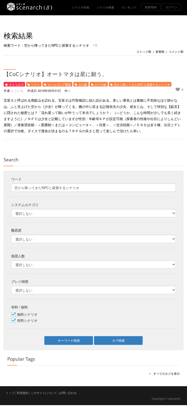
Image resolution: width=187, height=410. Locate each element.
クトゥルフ (16, 84)
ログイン (171, 7)
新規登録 (151, 7)
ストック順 (144, 51)
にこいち (17, 90)
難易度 (16, 230)
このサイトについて (44, 393)
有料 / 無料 (19, 307)
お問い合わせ (68, 393)
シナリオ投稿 (80, 7)
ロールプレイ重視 (59, 84)
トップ (10, 393)
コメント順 (176, 51)
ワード (16, 179)
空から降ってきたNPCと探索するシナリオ (142, 84)
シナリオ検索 (105, 7)
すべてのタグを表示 (165, 373)
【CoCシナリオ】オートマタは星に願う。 (55, 74)
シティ (35, 84)
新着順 (160, 51)
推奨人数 (18, 255)
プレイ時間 (19, 281)
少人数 (82, 84)
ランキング (129, 7)
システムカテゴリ (24, 204)
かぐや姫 (100, 84)
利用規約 (22, 393)
